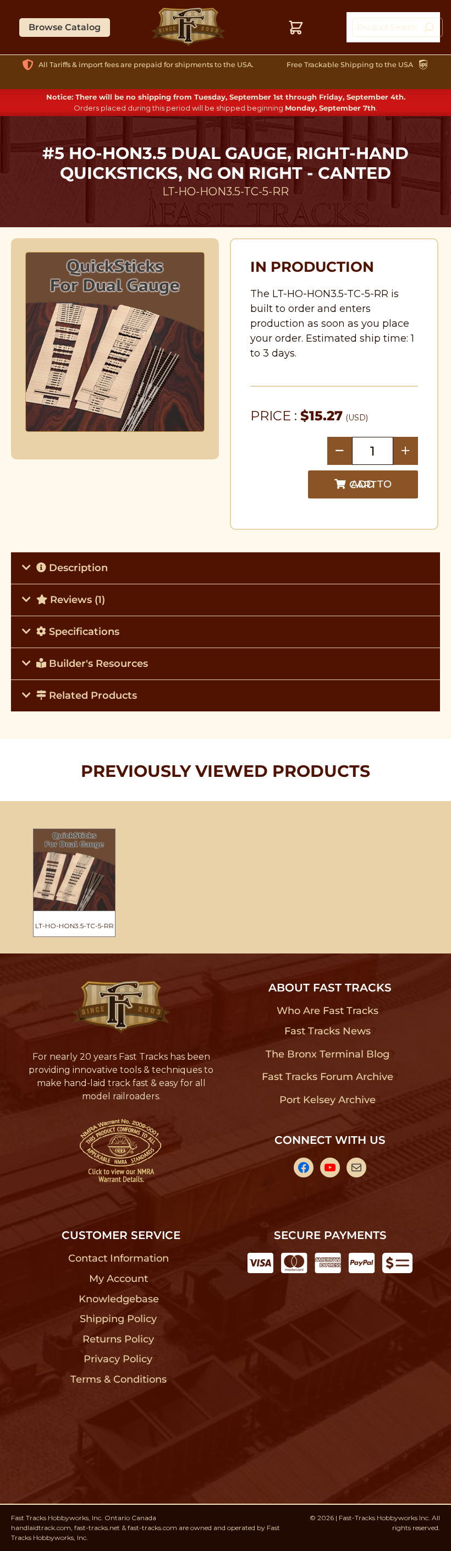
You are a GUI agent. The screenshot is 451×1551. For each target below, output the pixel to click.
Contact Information (118, 1258)
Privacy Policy (118, 1359)
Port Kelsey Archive (327, 1100)
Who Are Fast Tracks (327, 1011)
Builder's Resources (97, 663)
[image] (115, 342)
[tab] (225, 568)
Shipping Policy (118, 1319)
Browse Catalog (65, 27)
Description (77, 568)
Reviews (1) (76, 600)
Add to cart (370, 484)
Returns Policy (118, 1339)
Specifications (82, 632)
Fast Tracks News (327, 1031)
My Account (118, 1279)
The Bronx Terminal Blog (327, 1054)
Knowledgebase (118, 1299)
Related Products (91, 695)
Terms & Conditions (118, 1379)
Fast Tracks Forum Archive (327, 1077)
